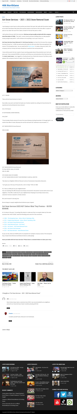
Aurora (23, 252)
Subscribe (59, 119)
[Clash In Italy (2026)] (55, 381)
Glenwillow (14, 253)
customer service (47, 252)
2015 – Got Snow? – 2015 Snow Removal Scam (15, 226)
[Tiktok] (74, 1)
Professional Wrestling (44, 1)
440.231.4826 (9, 252)
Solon (39, 255)
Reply (8, 308)
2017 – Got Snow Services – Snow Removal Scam (16, 230)
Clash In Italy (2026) (64, 381)
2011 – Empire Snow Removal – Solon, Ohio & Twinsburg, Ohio (19, 220)
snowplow (35, 255)
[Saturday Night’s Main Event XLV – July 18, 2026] (59, 41)
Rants (3, 17)
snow (30, 255)
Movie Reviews (31, 12)
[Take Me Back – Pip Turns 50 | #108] (30, 367)
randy (11, 255)
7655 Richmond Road (16, 252)
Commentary (19, 1)
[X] (71, 1)
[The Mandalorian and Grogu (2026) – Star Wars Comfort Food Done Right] (5, 381)
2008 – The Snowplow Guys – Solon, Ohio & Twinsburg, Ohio (19, 218)
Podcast (10, 12)
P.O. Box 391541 (5, 255)
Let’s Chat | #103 (39, 402)
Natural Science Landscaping (42, 253)
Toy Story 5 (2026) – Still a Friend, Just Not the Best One (69, 28)
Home (4, 12)
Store (50, 12)
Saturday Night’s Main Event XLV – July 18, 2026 (68, 43)
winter (9, 257)
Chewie (11, 313)
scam (22, 255)
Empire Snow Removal (7, 253)
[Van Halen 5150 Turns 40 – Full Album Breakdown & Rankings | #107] (30, 374)
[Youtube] (69, 1)
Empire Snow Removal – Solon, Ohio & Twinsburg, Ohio (27, 284)
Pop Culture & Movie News (34, 1)
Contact (57, 12)
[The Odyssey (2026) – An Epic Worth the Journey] (59, 20)
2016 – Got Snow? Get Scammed (12, 228)
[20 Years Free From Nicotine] (59, 35)
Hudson (33, 253)
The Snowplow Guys (46, 255)
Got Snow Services (27, 253)
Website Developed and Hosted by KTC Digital (25, 412)
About (45, 12)
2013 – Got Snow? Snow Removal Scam (14, 222)
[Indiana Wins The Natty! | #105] (30, 389)
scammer (26, 255)
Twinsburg (5, 257)
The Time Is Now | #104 (40, 395)
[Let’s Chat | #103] (30, 403)
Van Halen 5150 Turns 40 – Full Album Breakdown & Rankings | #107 (42, 376)
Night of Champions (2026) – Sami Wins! (68, 49)
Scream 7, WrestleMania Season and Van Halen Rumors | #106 (42, 382)
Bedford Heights (29, 252)
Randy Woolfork (16, 255)
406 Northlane (10, 5)
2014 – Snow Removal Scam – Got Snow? (14, 224)
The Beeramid (12, 1)
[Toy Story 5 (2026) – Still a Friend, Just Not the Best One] (59, 27)
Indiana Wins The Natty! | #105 (41, 389)
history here (31, 46)
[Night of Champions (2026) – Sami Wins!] (59, 49)
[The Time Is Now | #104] (30, 396)
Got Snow (20, 253)
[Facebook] (67, 1)
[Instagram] (72, 1)
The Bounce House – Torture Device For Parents (9, 284)
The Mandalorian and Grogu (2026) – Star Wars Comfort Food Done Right (17, 383)
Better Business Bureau (38, 252)
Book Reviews (39, 12)
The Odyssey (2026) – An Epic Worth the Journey (69, 20)
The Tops (15, 12)
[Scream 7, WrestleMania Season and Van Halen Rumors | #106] (30, 382)
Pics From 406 (25, 1)
